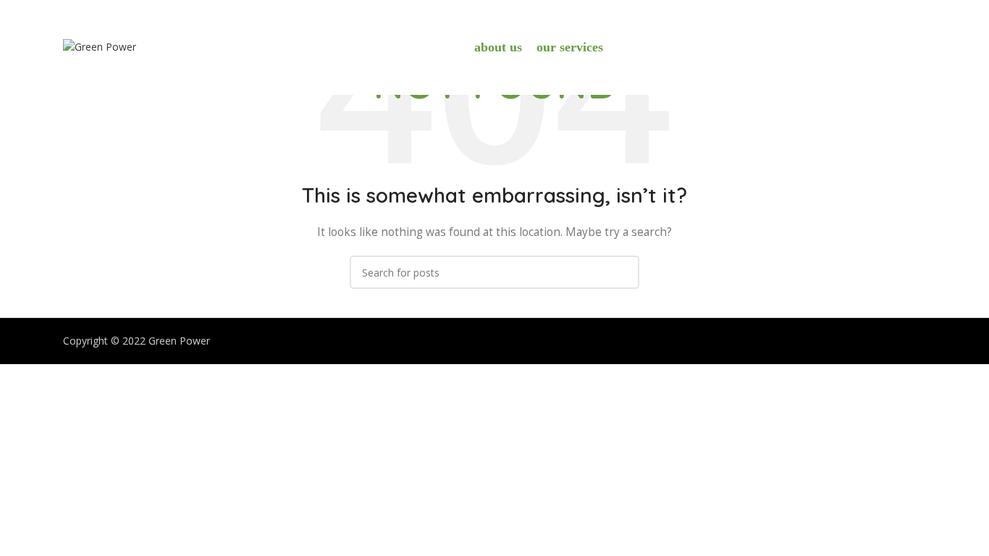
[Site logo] (99, 46)
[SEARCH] (622, 272)
